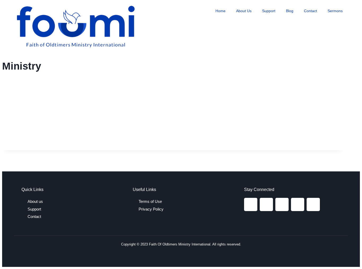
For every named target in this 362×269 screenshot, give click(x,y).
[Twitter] (282, 204)
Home (220, 11)
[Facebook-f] (250, 204)
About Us (243, 11)
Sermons (335, 11)
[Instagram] (266, 204)
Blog (289, 11)
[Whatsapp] (313, 204)
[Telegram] (297, 204)
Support (268, 11)
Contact (310, 11)
